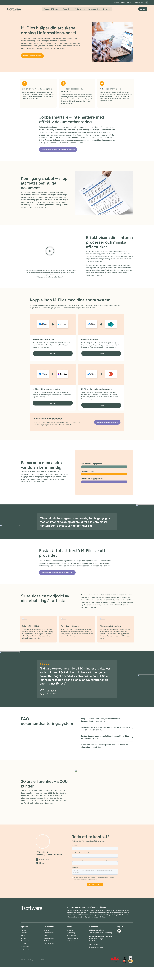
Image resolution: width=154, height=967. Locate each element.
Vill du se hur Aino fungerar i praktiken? (50, 277)
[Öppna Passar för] (71, 9)
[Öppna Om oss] (109, 9)
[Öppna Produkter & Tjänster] (59, 9)
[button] (49, 251)
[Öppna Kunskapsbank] (99, 9)
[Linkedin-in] (119, 931)
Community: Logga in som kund (122, 2)
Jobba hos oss (138, 2)
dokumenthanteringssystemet (77, 140)
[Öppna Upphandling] (84, 9)
